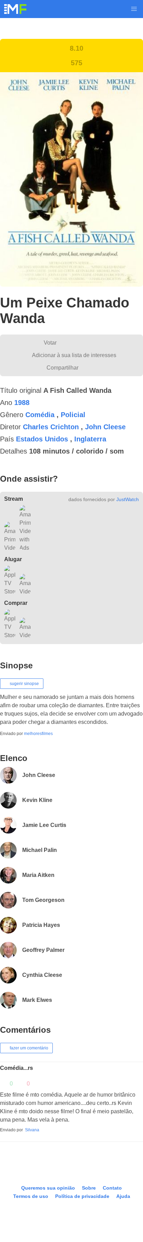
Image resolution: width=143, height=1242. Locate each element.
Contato (112, 1196)
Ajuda (122, 1204)
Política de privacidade (82, 1204)
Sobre (88, 1196)
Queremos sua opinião (47, 1196)
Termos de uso (31, 1204)
